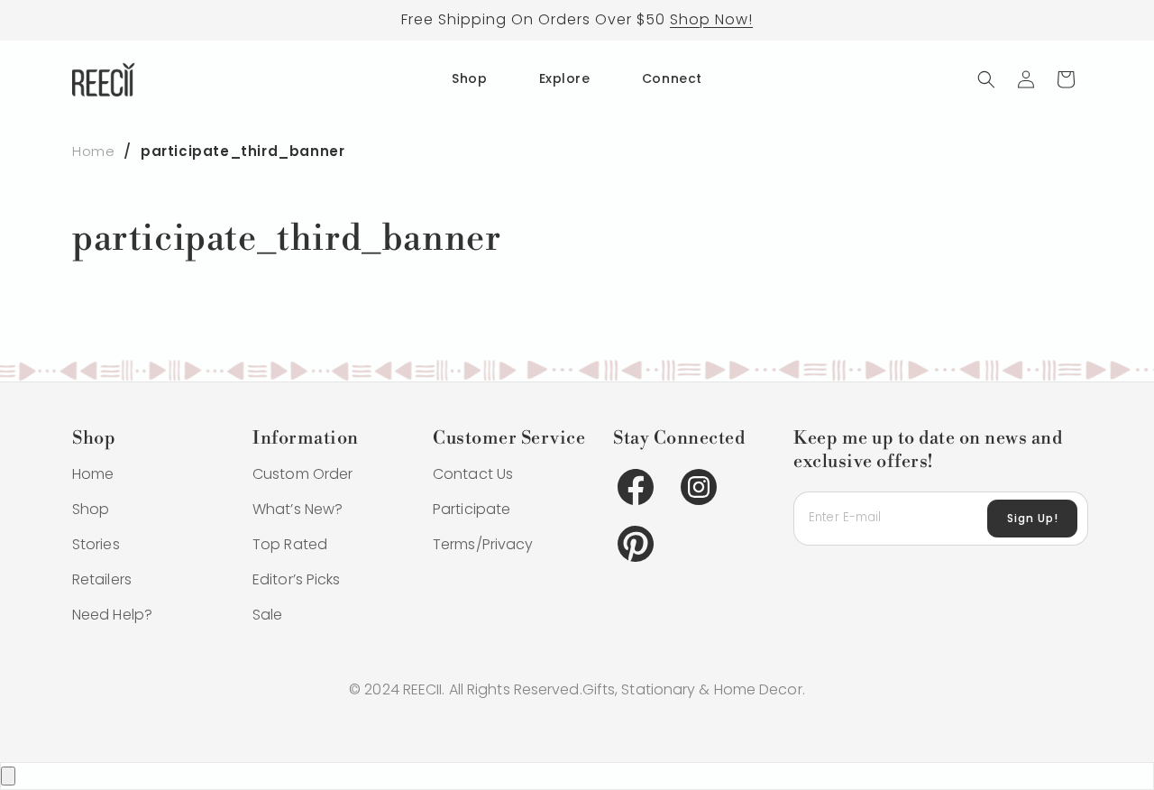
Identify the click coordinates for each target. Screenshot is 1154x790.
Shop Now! (711, 19)
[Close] (8, 776)
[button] (986, 79)
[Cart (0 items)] (1065, 79)
